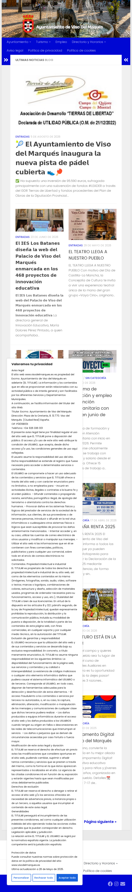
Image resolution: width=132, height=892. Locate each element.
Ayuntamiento (17, 42)
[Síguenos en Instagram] (116, 884)
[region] (44, 621)
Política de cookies (81, 50)
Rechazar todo (43, 877)
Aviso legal (15, 50)
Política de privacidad (45, 50)
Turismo (42, 42)
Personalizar (21, 877)
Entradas (22, 137)
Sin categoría (95, 378)
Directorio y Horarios (87, 42)
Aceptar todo (67, 877)
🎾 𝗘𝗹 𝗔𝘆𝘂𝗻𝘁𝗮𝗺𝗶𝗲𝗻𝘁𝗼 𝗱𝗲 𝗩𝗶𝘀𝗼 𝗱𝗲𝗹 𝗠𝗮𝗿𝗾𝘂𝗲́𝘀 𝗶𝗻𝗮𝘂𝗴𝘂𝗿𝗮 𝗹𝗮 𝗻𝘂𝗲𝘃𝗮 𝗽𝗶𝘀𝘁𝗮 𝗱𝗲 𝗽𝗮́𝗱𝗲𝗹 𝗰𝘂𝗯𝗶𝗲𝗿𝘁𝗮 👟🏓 (63, 158)
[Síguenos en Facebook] (110, 884)
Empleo (61, 42)
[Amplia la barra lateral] (6, 60)
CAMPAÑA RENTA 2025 (92, 527)
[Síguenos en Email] (122, 884)
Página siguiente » (100, 821)
